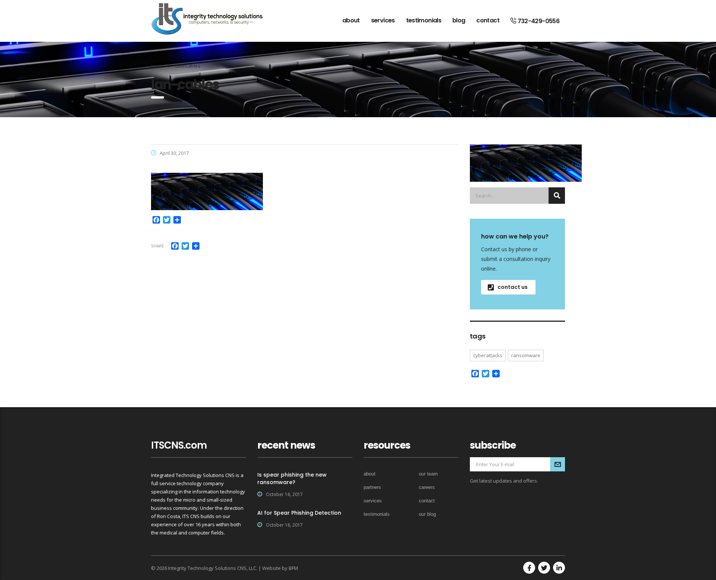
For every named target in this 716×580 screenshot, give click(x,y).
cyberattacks (487, 355)
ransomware (525, 355)
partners (372, 487)
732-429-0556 (537, 21)
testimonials (423, 20)
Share (157, 246)
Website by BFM (280, 568)
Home (157, 66)
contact (487, 20)
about (351, 20)
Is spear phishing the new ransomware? (292, 478)
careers (427, 487)
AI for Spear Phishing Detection (299, 513)
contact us (512, 287)
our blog (427, 514)
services (383, 20)
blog (458, 20)
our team (428, 474)
